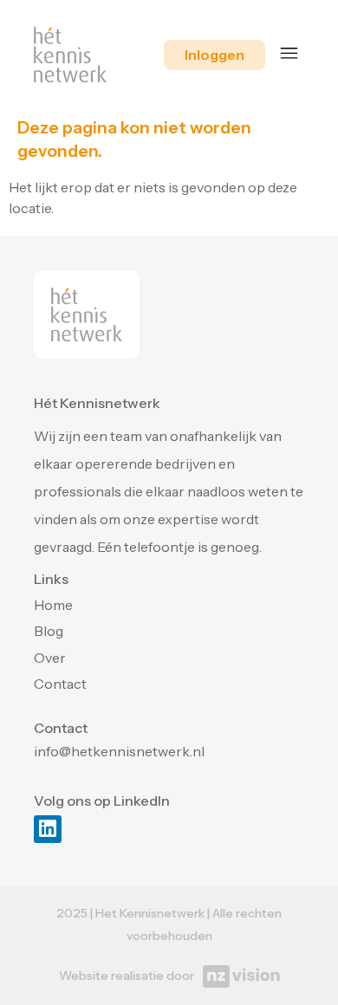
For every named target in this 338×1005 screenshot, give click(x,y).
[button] (290, 55)
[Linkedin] (48, 829)
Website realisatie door (126, 975)
